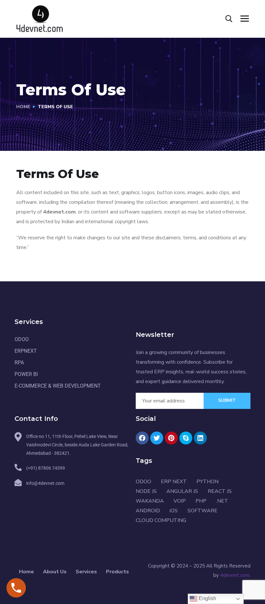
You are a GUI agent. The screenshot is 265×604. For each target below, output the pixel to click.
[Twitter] (156, 438)
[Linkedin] (200, 438)
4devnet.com (234, 575)
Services (86, 571)
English (206, 598)
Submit (227, 400)
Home (23, 107)
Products (117, 571)
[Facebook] (142, 438)
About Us (55, 571)
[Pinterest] (171, 438)
